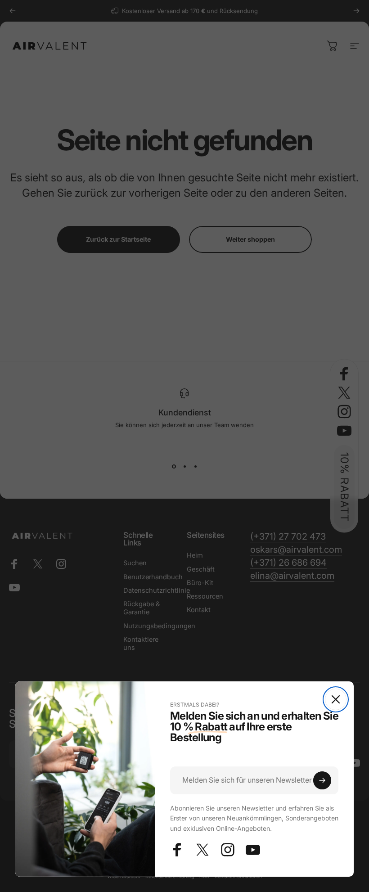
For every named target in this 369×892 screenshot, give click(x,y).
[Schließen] (335, 699)
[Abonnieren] (322, 780)
